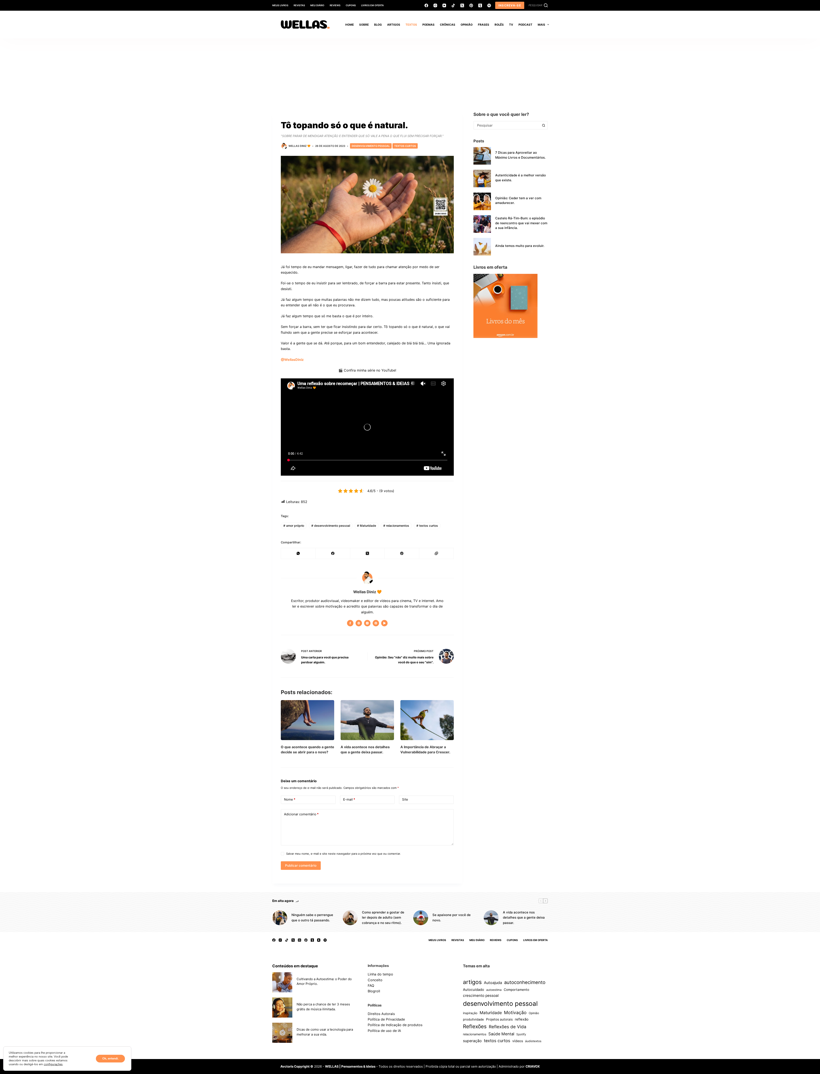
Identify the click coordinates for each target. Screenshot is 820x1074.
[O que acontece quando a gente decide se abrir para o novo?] (307, 720)
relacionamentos (396, 525)
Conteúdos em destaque (295, 966)
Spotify (521, 1034)
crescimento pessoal (481, 995)
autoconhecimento (524, 982)
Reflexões (475, 1026)
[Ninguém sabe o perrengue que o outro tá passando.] (279, 917)
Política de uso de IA (384, 1030)
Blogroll (374, 991)
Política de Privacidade (386, 1019)
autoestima (494, 989)
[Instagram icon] (367, 623)
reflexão (522, 1019)
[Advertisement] (410, 70)
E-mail (349, 799)
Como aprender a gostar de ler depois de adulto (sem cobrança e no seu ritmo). (383, 917)
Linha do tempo (380, 974)
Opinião (534, 1013)
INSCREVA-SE (509, 5)
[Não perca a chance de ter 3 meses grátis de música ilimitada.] (282, 1007)
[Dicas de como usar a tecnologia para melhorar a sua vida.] (282, 1033)
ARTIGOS (393, 24)
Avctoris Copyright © (296, 1066)
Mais (541, 24)
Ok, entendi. (110, 1058)
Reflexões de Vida (507, 1026)
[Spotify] (489, 5)
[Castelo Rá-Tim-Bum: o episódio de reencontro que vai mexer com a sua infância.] (482, 224)
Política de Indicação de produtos (395, 1025)
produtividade (473, 1019)
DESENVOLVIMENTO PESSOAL (371, 146)
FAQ (371, 985)
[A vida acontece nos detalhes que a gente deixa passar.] (367, 720)
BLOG (378, 24)
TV (511, 24)
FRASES (483, 24)
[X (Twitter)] (462, 5)
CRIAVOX (533, 1066)
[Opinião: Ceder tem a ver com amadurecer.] (482, 201)
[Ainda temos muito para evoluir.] (482, 246)
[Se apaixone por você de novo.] (420, 917)
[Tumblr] (480, 5)
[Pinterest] (471, 5)
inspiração (470, 1013)
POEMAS (428, 24)
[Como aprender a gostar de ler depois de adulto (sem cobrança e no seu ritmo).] (350, 917)
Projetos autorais (499, 1019)
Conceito (375, 980)
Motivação (515, 1012)
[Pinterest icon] (376, 623)
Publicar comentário (300, 865)
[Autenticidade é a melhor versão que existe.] (482, 178)
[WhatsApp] (298, 553)
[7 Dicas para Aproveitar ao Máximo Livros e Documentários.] (482, 156)
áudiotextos (533, 1041)
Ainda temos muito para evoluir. (519, 246)
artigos (472, 981)
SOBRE (364, 24)
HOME (349, 24)
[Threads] (299, 940)
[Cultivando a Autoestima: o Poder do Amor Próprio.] (282, 982)
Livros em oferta (372, 5)
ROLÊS (499, 24)
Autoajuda (493, 982)
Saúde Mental (501, 1033)
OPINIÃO (467, 24)
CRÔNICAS (447, 24)
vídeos (517, 1041)
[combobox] (507, 125)
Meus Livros (280, 5)
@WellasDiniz (292, 359)
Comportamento (516, 990)
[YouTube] (444, 5)
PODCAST (525, 24)
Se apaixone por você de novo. (451, 917)
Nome (289, 799)
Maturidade (366, 525)
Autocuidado (473, 989)
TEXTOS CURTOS (405, 146)
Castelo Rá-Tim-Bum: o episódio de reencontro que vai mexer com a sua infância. (521, 223)
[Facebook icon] (350, 623)
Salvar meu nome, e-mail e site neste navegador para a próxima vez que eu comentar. (343, 853)
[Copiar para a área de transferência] (436, 553)
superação (472, 1041)
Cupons (351, 5)
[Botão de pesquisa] (543, 125)
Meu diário (317, 5)
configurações (53, 1064)
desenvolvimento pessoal (330, 525)
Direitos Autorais (381, 1014)
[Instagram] (435, 5)
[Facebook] (426, 5)
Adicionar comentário (301, 814)
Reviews (335, 5)
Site (405, 799)
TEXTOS (411, 24)
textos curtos (427, 525)
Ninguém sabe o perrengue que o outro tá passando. (312, 917)
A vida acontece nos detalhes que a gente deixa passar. (524, 917)
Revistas (299, 5)
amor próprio (293, 525)
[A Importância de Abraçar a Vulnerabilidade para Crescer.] (427, 720)
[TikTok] (453, 5)
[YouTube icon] (384, 623)
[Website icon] (359, 623)
